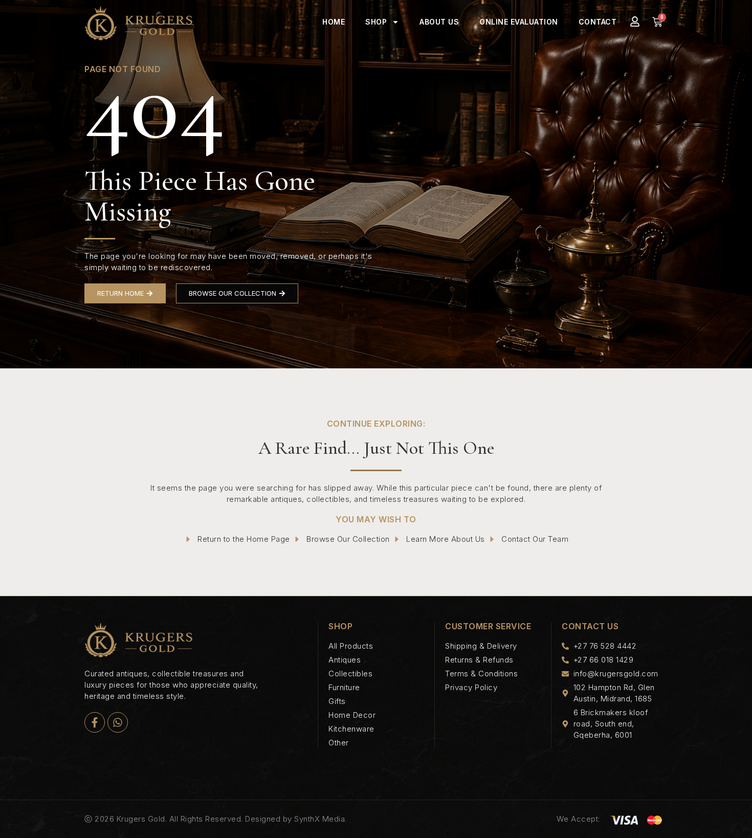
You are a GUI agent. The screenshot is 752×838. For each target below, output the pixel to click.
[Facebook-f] (94, 722)
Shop (376, 21)
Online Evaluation (518, 21)
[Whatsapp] (117, 722)
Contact (598, 21)
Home (333, 21)
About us (439, 21)
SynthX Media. (320, 819)
